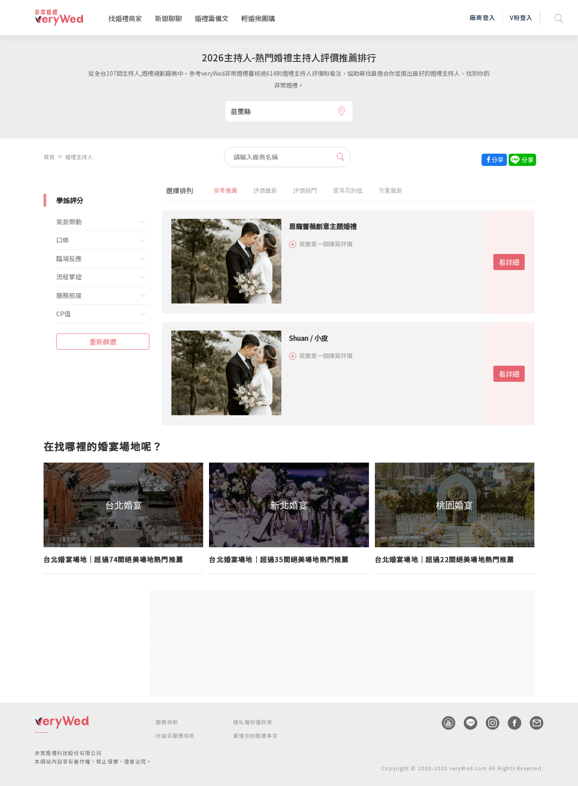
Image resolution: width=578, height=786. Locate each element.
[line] (466, 723)
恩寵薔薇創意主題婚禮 (323, 226)
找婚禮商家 (125, 18)
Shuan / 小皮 (308, 338)
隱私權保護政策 (252, 721)
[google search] (559, 17)
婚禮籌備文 (211, 18)
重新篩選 (102, 341)
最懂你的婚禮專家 (255, 735)
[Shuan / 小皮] (225, 373)
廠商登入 (482, 17)
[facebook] (510, 723)
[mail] (532, 723)
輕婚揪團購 (258, 18)
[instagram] (488, 723)
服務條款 (167, 721)
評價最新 (265, 190)
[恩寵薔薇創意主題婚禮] (225, 262)
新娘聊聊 (168, 18)
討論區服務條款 (175, 735)
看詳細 (509, 262)
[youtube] (444, 723)
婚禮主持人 (79, 157)
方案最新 (390, 190)
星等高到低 (348, 190)
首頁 (49, 157)
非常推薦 (225, 190)
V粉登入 (521, 17)
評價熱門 (305, 190)
